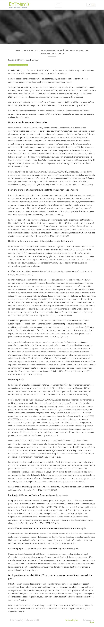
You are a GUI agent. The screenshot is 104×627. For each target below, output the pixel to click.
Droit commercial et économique (18, 65)
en (93, 5)
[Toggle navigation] (58, 4)
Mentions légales (71, 620)
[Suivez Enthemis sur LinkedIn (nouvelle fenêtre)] (91, 622)
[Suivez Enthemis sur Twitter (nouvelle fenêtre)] (93, 622)
